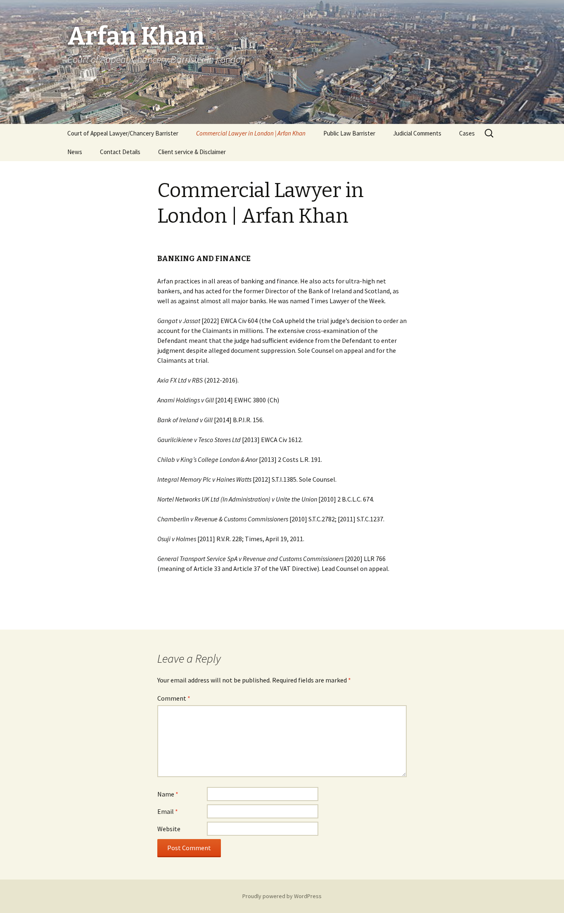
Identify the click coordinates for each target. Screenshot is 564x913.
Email (167, 811)
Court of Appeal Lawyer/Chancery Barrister (122, 133)
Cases (467, 133)
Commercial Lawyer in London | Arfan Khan (251, 133)
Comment (173, 698)
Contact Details (120, 152)
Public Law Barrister (349, 133)
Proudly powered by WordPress (282, 896)
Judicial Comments (417, 133)
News (74, 152)
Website (168, 829)
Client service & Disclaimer (192, 152)
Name (167, 794)
